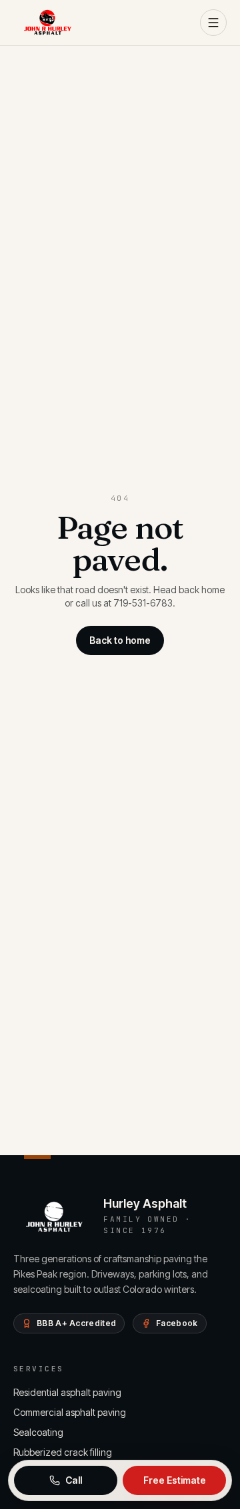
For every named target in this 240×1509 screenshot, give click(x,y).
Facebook (176, 1323)
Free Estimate (174, 1480)
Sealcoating (38, 1432)
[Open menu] (213, 22)
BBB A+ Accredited (76, 1323)
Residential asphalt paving (67, 1392)
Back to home (120, 640)
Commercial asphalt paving (69, 1412)
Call (73, 1480)
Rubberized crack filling (62, 1452)
